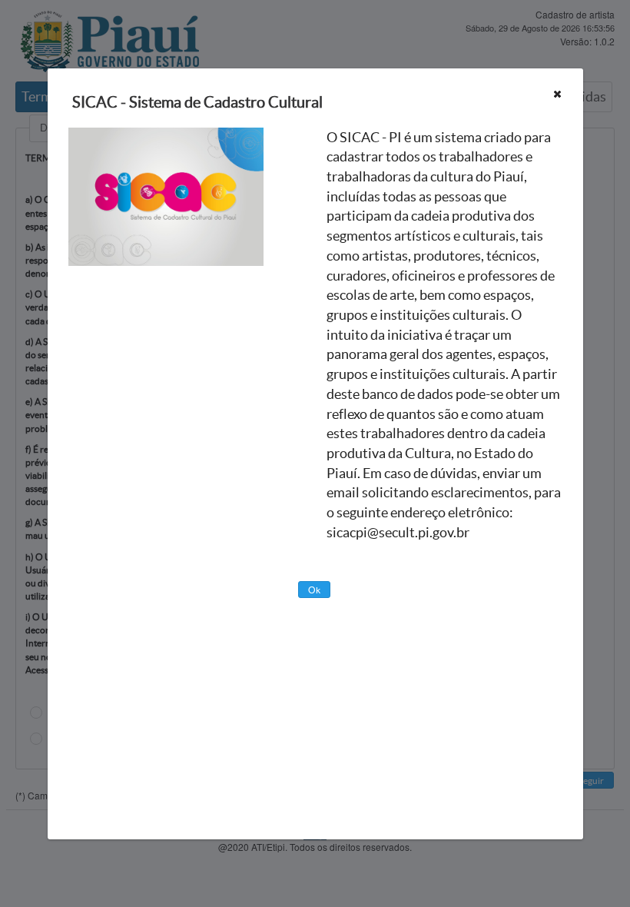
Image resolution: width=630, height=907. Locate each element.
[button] (557, 94)
